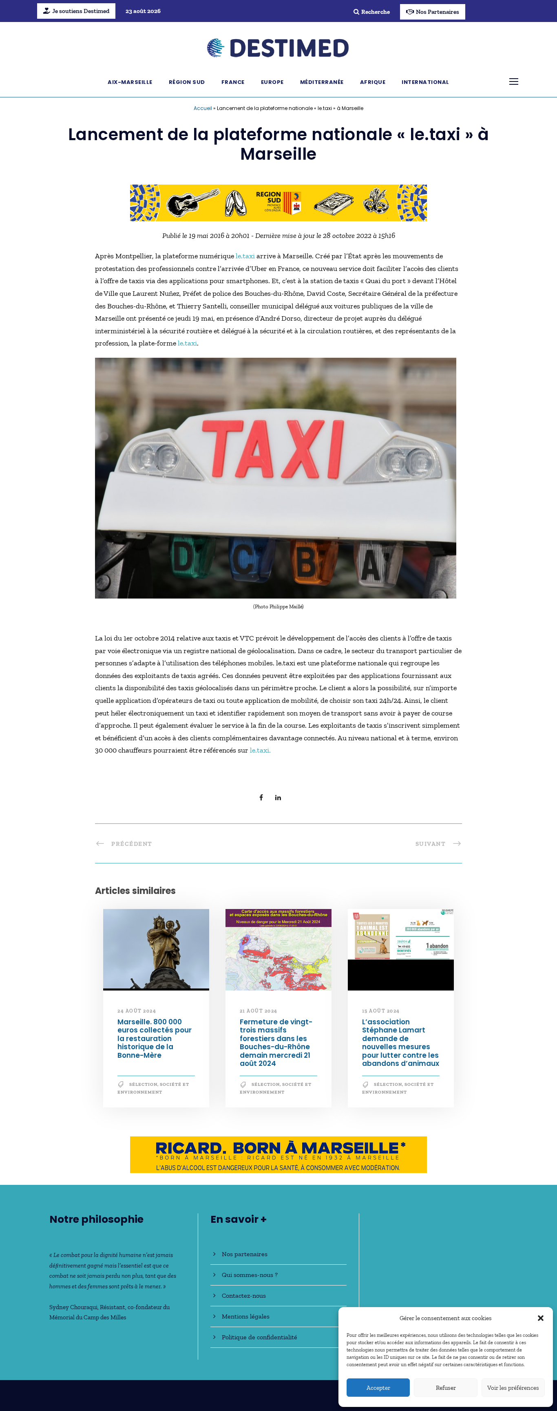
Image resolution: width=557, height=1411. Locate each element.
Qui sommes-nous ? (250, 1275)
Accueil (203, 108)
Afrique (373, 82)
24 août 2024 (136, 1011)
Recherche (375, 11)
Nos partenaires (244, 1254)
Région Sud (187, 82)
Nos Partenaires (437, 11)
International (425, 82)
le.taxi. (260, 750)
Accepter (378, 1387)
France (233, 82)
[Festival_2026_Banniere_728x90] (278, 202)
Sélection (143, 1084)
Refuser (446, 1387)
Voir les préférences (513, 1387)
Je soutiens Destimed (80, 11)
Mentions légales (246, 1316)
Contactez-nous (244, 1295)
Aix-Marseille (130, 82)
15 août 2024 (381, 1011)
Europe (272, 82)
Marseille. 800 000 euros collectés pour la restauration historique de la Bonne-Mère (154, 1038)
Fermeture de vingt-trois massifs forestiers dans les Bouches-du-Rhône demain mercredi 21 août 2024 (276, 1042)
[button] (541, 1318)
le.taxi (246, 255)
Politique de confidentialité (259, 1337)
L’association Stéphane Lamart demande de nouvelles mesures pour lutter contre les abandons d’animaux (400, 1042)
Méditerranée (322, 82)
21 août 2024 (259, 1011)
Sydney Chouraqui (73, 1307)
